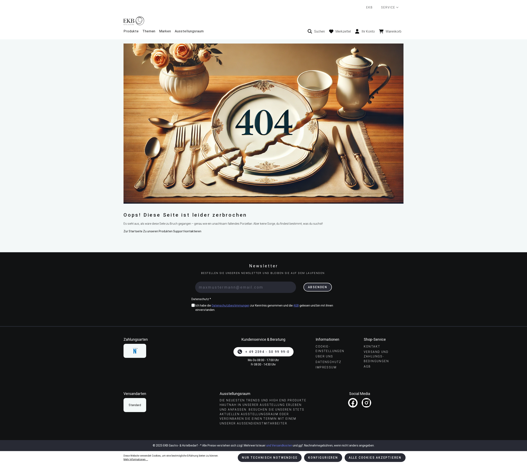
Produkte (131, 31)
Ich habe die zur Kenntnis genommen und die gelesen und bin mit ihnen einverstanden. (264, 307)
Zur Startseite (133, 231)
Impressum (326, 367)
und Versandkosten (279, 445)
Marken (165, 31)
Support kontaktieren (187, 231)
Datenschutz (328, 362)
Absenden (317, 287)
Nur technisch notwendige (269, 457)
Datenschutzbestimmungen (231, 305)
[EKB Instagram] (366, 403)
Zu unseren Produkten (158, 231)
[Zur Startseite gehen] (263, 20)
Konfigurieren (323, 457)
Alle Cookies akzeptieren (375, 457)
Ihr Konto (368, 31)
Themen (149, 31)
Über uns (324, 356)
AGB (296, 305)
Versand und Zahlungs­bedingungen (376, 356)
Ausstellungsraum (189, 31)
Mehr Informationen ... (136, 459)
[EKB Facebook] (353, 403)
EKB (369, 7)
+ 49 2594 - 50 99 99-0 (267, 352)
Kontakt (372, 346)
